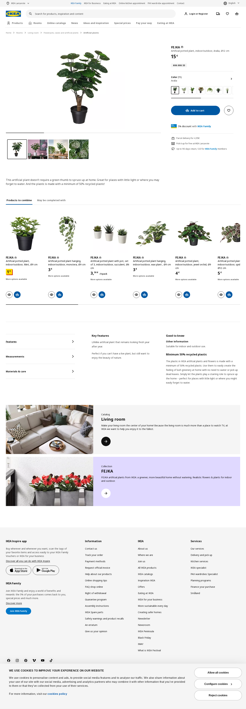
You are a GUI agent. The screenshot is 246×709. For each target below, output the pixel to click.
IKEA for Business (92, 3)
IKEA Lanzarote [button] (18, 3)
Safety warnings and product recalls (104, 618)
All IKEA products (147, 567)
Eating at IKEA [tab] (165, 23)
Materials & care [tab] (16, 371)
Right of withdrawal (95, 593)
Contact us (91, 548)
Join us (141, 561)
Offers (141, 586)
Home (8, 32)
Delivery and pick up (201, 555)
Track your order (94, 555)
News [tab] (74, 23)
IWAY (140, 644)
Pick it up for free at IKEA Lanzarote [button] (192, 143)
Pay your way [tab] (144, 23)
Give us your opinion (96, 631)
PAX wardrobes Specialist (204, 574)
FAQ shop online (94, 586)
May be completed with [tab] (51, 200)
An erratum (91, 625)
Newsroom (144, 625)
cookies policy (57, 693)
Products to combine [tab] (19, 200)
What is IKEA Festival (149, 650)
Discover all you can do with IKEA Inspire (28, 561)
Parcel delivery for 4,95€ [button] (188, 138)
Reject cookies (218, 695)
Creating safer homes (149, 612)
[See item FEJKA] (25, 233)
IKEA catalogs (145, 574)
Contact (180, 3)
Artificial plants (91, 32)
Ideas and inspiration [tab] (96, 23)
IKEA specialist (198, 567)
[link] (183, 90)
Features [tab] (11, 341)
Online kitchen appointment (132, 3)
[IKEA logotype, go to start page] (13, 14)
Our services (197, 548)
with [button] (194, 126)
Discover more (14, 603)
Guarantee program (96, 599)
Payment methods (95, 561)
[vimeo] (34, 660)
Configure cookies (216, 684)
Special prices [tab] (122, 23)
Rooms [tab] (37, 23)
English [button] (232, 3)
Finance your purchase (203, 586)
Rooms (19, 32)
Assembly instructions (97, 605)
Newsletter (144, 618)
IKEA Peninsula (146, 631)
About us (143, 548)
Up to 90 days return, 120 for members (201, 149)
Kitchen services (199, 561)
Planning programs (201, 580)
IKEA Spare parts (94, 612)
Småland (195, 593)
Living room (33, 32)
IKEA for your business (150, 599)
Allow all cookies (218, 672)
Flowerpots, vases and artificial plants (61, 32)
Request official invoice (97, 567)
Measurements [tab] (15, 356)
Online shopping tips (96, 580)
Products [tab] (17, 23)
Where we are (145, 555)
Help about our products (98, 574)
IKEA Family (76, 3)
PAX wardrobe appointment (161, 3)
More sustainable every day (153, 605)
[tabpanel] (166, 363)
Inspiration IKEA (146, 580)
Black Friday (144, 637)
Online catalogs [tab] (56, 23)
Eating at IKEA (109, 3)
